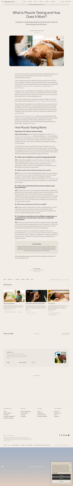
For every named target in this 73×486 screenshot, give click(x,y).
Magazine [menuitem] (53, 1)
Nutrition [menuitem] (30, 1)
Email (32, 279)
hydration (28, 178)
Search (62, 1)
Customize (61, 481)
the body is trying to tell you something (45, 101)
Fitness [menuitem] (24, 1)
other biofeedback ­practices (27, 116)
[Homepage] (10, 1)
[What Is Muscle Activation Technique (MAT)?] (36, 300)
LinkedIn (23, 279)
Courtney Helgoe (33, 30)
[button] (2, 1)
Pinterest (17, 279)
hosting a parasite (27, 86)
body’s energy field (47, 218)
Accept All (61, 475)
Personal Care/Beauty (52, 314)
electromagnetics (50, 178)
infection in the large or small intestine (43, 162)
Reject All (61, 478)
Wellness (66, 279)
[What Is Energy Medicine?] (14, 300)
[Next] (68, 285)
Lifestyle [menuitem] (41, 1)
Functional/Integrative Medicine (56, 279)
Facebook (10, 279)
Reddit (27, 279)
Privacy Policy (54, 472)
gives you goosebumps (30, 232)
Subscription (68, 1)
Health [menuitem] (35, 1)
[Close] (70, 463)
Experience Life (41, 30)
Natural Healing (39, 249)
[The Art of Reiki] (58, 300)
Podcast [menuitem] (47, 1)
